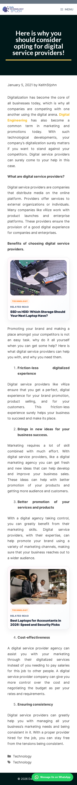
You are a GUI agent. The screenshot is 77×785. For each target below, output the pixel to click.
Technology (22, 756)
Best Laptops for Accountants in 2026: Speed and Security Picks (35, 623)
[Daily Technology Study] (13, 9)
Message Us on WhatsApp (55, 777)
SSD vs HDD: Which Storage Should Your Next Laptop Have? (37, 314)
